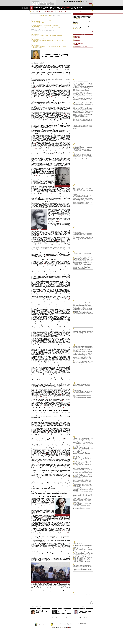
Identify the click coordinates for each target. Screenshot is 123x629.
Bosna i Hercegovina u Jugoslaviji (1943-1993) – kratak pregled (45, 25)
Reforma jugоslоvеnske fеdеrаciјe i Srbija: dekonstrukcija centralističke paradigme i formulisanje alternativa (49, 47)
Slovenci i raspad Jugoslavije (38, 38)
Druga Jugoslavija (66, 7)
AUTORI (78, 1)
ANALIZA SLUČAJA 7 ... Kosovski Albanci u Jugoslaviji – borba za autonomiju (67, 11)
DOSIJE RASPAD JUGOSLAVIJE (81, 46)
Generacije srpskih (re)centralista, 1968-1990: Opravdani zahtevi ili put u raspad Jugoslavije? (49, 41)
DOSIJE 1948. (77, 41)
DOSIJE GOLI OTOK (78, 43)
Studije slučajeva (79, 8)
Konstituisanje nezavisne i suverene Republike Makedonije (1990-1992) (47, 35)
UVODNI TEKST (50, 11)
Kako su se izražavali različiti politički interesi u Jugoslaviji (44, 32)
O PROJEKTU (84, 1)
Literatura (50, 15)
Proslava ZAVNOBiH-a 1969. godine (40, 22)
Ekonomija (79, 7)
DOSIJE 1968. (77, 44)
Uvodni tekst (42, 15)
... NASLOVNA (35, 11)
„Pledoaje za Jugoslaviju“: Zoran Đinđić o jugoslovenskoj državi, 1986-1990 (48, 20)
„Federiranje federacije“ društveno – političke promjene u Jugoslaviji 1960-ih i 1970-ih (50, 44)
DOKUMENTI (77, 37)
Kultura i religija (37, 8)
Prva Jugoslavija (48, 7)
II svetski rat (57, 7)
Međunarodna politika (48, 8)
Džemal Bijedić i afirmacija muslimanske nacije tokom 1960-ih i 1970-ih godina (48, 27)
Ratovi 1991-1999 (58, 8)
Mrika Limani (34, 60)
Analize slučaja (58, 15)
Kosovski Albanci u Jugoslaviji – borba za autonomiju (43, 30)
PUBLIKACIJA (77, 36)
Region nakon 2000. (68, 8)
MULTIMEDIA (72, 1)
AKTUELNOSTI (65, 1)
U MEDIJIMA (77, 40)
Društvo (73, 7)
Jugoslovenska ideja (38, 7)
